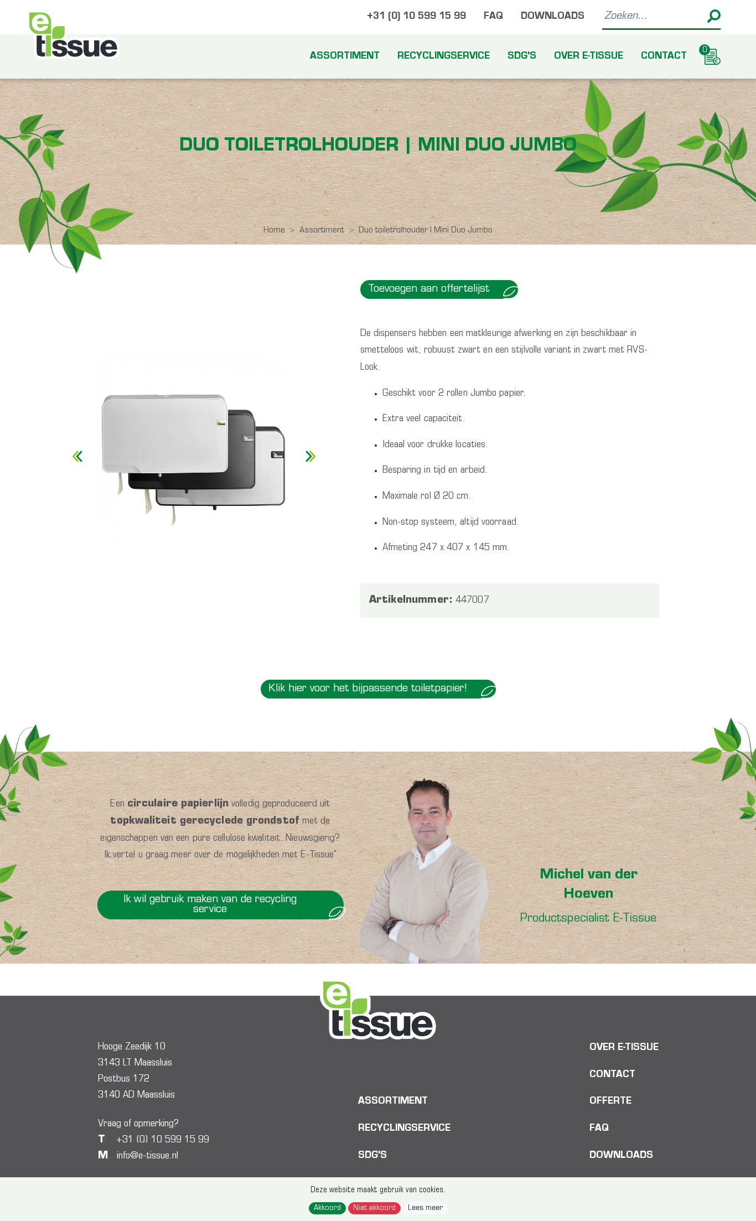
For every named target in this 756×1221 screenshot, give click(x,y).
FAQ (493, 17)
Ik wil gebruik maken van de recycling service (210, 904)
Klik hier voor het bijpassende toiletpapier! (367, 689)
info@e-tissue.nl (147, 1156)
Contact (664, 56)
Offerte (610, 1102)
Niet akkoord (374, 1208)
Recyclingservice (443, 56)
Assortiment (345, 56)
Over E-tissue (588, 56)
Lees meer (425, 1208)
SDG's (522, 56)
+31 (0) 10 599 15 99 (416, 17)
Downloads (552, 17)
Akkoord (327, 1208)
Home (274, 230)
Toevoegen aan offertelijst (428, 289)
